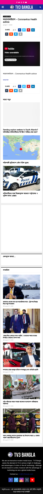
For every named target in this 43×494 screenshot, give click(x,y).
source (5, 80)
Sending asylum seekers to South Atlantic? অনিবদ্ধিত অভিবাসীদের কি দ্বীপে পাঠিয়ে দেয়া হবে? (20, 131)
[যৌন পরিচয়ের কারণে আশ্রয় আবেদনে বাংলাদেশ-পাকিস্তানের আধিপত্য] (21, 387)
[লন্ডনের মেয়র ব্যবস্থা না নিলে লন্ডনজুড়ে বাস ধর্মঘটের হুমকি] (21, 355)
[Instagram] (21, 480)
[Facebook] (10, 480)
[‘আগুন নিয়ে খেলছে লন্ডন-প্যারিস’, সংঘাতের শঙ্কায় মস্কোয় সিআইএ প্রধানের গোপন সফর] (21, 321)
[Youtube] (32, 480)
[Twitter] (16, 480)
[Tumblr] (27, 480)
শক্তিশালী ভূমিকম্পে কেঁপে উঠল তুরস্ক (15, 163)
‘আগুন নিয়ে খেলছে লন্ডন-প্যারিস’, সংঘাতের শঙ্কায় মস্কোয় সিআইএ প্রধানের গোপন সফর (20, 337)
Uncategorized (7, 16)
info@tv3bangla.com (25, 474)
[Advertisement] (21, 228)
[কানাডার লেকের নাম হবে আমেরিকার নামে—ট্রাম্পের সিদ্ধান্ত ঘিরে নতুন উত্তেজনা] (21, 287)
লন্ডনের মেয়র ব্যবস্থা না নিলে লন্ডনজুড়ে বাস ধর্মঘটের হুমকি (20, 370)
